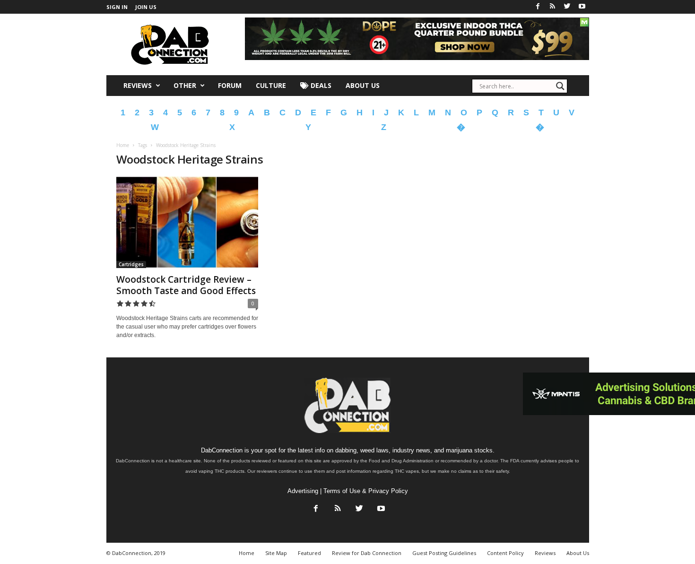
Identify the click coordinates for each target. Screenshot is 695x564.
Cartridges (131, 264)
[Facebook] (538, 7)
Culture (271, 85)
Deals (320, 85)
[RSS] (552, 7)
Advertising (302, 491)
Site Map (276, 552)
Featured (309, 552)
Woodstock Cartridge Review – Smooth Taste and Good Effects (186, 285)
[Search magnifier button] (560, 86)
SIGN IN (117, 6)
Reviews (137, 85)
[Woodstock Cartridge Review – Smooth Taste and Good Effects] (187, 222)
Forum (230, 85)
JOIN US (145, 6)
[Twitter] (567, 7)
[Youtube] (582, 7)
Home (122, 145)
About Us (363, 85)
